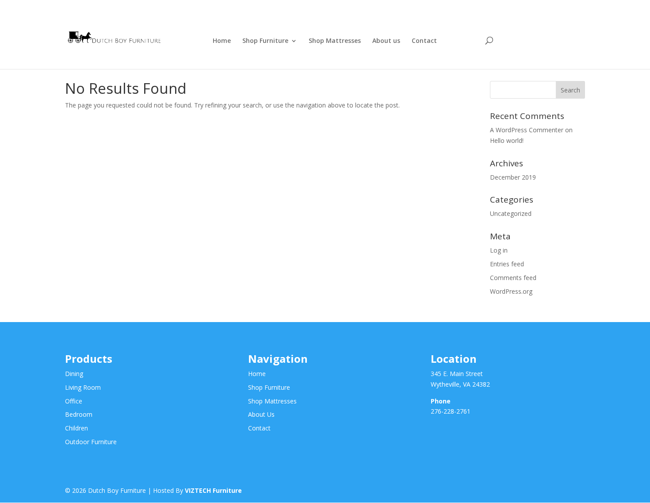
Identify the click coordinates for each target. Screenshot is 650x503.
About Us (261, 414)
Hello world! (507, 140)
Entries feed (507, 264)
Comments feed (513, 277)
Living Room (83, 387)
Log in (499, 250)
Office (73, 401)
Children (76, 428)
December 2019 (513, 177)
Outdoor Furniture (91, 442)
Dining (74, 373)
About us (386, 41)
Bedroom (78, 414)
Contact (424, 41)
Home (222, 41)
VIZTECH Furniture (213, 490)
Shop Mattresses (335, 41)
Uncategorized (510, 213)
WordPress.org (511, 291)
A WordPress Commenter (526, 130)
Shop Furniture (265, 41)
